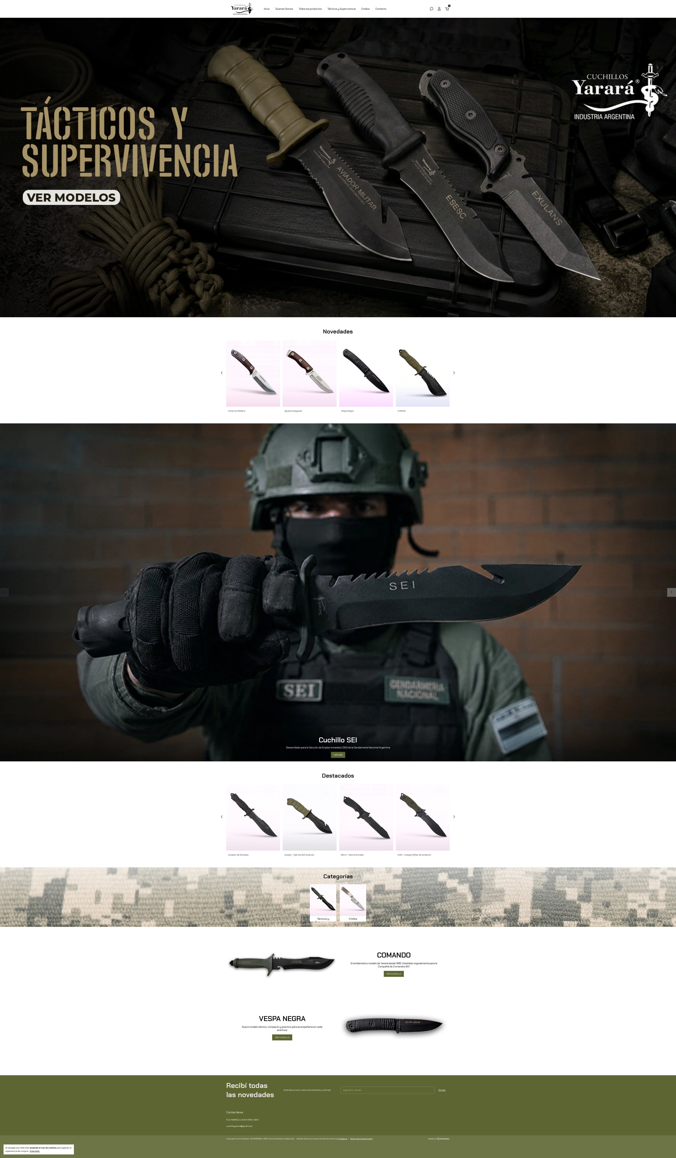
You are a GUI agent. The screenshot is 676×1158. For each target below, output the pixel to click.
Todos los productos (310, 8)
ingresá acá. (342, 1139)
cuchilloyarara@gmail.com (239, 1126)
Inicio (267, 8)
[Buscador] (431, 9)
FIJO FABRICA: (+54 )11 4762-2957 (242, 1119)
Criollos (365, 8)
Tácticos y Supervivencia (342, 8)
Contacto (380, 8)
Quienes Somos (284, 8)
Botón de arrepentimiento (361, 1139)
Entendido (35, 1151)
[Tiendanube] (439, 1139)
